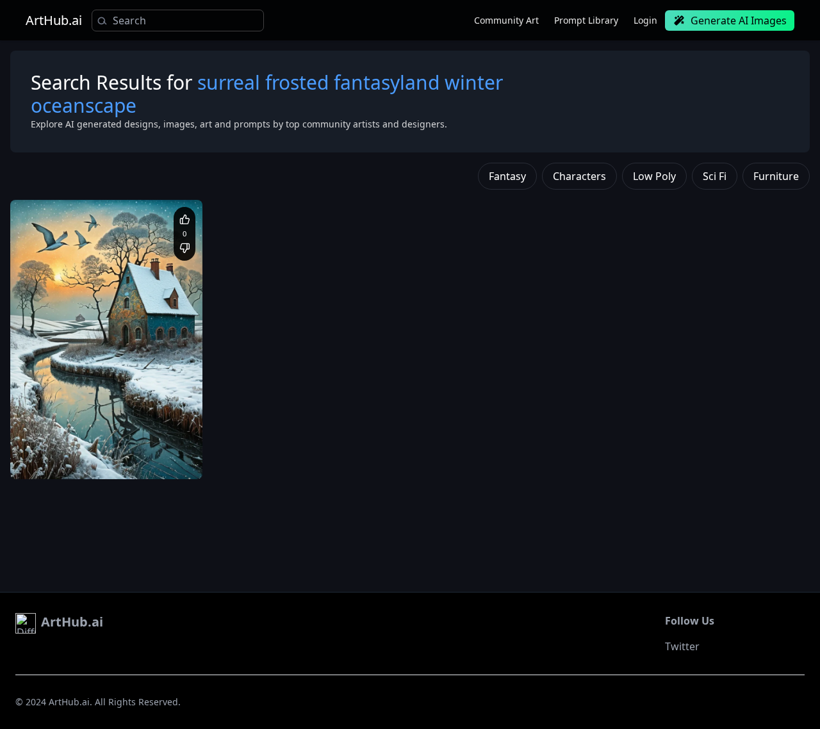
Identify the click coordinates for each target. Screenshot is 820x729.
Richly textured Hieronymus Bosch (88, 447)
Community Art (506, 20)
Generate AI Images (739, 20)
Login (645, 20)
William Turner (96, 460)
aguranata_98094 (75, 426)
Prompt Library (586, 20)
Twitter (682, 646)
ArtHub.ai (54, 20)
